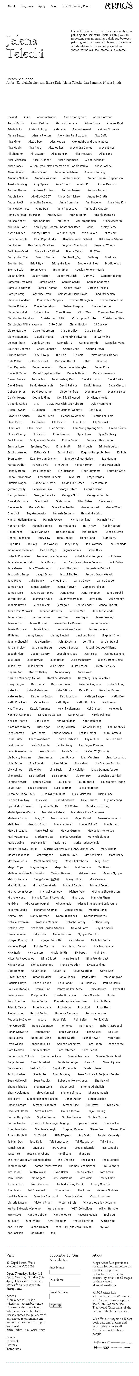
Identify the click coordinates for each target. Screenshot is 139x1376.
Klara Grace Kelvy (19, 727)
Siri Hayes (92, 1105)
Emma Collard (71, 440)
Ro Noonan (86, 1025)
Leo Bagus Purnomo (91, 745)
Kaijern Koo (15, 672)
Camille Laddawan (19, 288)
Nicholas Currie (100, 940)
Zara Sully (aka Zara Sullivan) (74, 1227)
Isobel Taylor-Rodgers (88, 556)
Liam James (45, 757)
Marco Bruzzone (17, 830)
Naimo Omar (15, 916)
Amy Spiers (41, 184)
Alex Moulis (15, 147)
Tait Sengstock (58, 1141)
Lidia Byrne (15, 763)
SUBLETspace (62, 1135)
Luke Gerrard (89, 800)
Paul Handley (88, 983)
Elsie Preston (61, 434)
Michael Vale (77, 891)
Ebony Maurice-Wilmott (67, 410)
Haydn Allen (15, 532)
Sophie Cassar (46, 1117)
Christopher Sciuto (84, 318)
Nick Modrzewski (103, 946)
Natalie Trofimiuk (18, 922)
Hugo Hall (14, 544)
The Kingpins (66, 1159)
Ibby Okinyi (72, 544)
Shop (54, 6)
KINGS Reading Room (76, 6)
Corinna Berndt (88, 342)
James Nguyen (66, 586)
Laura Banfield (112, 733)
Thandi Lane (64, 1153)
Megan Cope (15, 867)
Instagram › (13, 1349)
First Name (56, 1267)
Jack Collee (116, 562)
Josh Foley (90, 653)
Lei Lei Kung (64, 745)
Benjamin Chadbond (74, 245)
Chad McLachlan (104, 294)
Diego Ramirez (68, 391)
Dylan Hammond (101, 403)
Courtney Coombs (19, 349)
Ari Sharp (63, 221)
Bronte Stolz (15, 269)
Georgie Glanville (44, 495)
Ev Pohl (121, 452)
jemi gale (63, 605)
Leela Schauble (40, 745)
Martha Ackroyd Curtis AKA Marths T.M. (69, 848)
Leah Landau (16, 745)
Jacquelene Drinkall (97, 568)
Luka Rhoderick (64, 800)
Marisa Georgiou (70, 836)
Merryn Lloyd (74, 879)
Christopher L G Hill (53, 318)
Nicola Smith (59, 952)
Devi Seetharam (42, 391)
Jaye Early (96, 598)
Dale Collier (15, 361)
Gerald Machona (18, 501)
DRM (36, 403)
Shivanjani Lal (45, 1092)
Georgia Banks (93, 489)
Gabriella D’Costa (44, 483)
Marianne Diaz (44, 836)
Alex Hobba (57, 141)
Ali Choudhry (16, 153)
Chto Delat (55, 324)
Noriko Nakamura (42, 964)
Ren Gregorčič (16, 1025)
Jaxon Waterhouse (70, 598)
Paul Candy (65, 983)
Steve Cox (96, 1129)
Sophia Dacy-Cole (19, 1117)
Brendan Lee (15, 263)
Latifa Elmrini (87, 733)
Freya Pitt (74, 477)
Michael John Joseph (20, 891)
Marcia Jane (111, 824)
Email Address (58, 1292)
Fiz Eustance (66, 471)
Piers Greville (91, 995)
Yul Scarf (13, 1220)
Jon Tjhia (88, 641)
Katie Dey (118, 696)
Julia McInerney (81, 660)
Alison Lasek (15, 166)
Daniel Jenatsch (42, 367)
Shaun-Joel (67, 1086)
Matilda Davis (68, 855)
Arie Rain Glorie (17, 227)
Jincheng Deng (85, 635)
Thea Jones (88, 1159)
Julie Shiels (57, 666)
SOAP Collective (69, 1111)
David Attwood (91, 379)
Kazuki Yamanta (40, 708)
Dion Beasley (93, 391)
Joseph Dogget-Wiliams (101, 647)
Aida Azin (60, 129)
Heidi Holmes (89, 532)
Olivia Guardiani (83, 970)
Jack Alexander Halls (21, 562)
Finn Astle (61, 464)
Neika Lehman (17, 934)
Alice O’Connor (42, 160)
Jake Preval (15, 580)
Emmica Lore (16, 446)
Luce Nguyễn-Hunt (53, 794)
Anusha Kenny (17, 221)
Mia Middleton (17, 885)
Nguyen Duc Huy (88, 934)
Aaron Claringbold (75, 117)
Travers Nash (16, 1184)
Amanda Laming (95, 172)
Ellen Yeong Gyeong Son (87, 428)
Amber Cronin (71, 178)
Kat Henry (37, 684)
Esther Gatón (65, 452)
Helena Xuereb (113, 532)
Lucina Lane (105, 794)
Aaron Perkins (39, 123)
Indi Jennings (118, 544)
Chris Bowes (63, 312)
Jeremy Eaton (16, 617)
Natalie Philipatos (95, 916)
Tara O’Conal (58, 1147)
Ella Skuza (79, 422)
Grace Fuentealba (63, 507)
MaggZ (39, 818)
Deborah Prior (16, 391)
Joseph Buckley (68, 647)
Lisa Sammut (60, 775)
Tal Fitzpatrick (84, 1141)
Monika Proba (73, 909)
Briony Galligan (61, 263)
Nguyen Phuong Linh (21, 940)
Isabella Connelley (19, 556)
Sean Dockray (61, 1074)
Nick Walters (35, 952)
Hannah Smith (16, 525)
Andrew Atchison (43, 190)
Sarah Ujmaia (111, 1062)
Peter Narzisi (16, 995)
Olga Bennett (16, 970)
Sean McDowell (17, 1080)
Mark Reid (60, 842)
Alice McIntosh (17, 160)
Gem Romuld (99, 483)
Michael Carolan (73, 885)
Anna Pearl (42, 208)
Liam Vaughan (90, 757)
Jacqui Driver (44, 574)
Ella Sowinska (101, 422)
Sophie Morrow (97, 1117)
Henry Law (43, 537)
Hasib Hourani (111, 525)
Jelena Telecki (41, 605)
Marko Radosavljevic (86, 842)
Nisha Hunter (16, 964)
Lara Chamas (16, 733)
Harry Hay (89, 525)
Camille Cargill (71, 282)
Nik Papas (80, 952)
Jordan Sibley (16, 647)
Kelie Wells (115, 708)
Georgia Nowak (17, 495)
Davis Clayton (117, 385)
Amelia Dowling (17, 184)
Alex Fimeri (15, 141)
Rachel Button (39, 1013)
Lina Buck (56, 769)
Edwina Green (45, 416)
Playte (110, 995)
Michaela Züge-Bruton (106, 891)
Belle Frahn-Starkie (111, 239)
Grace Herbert (90, 507)
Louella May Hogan (113, 782)
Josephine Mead (67, 653)
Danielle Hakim (76, 373)
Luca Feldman (63, 787)
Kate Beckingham (89, 684)
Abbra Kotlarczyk (66, 123)
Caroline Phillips (98, 288)
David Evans (15, 385)
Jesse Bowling (104, 617)
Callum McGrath (67, 275)
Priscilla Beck (102, 1001)
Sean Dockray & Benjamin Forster (98, 1074)
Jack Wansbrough (40, 568)
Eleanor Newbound (73, 416)
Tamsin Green (16, 1147)
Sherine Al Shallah (92, 1086)
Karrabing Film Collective (94, 678)
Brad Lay (110, 257)
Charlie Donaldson (111, 300)
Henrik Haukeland (19, 537)
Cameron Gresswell (20, 282)
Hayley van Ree (39, 532)
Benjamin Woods (104, 245)
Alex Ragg (35, 147)
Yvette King (108, 1220)
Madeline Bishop (18, 818)
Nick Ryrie (14, 952)
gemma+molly (16, 489)
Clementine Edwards (74, 336)
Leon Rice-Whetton (20, 751)
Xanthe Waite (62, 1214)
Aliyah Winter (16, 172)
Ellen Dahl (14, 428)
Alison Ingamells (68, 160)
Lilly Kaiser (81, 763)
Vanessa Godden (107, 1190)
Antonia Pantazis (104, 214)
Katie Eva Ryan (17, 702)
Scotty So (39, 1074)
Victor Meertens (100, 1196)
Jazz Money (116, 598)
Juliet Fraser (79, 666)
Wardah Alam (56, 1208)
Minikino (13, 903)
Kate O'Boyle (64, 690)
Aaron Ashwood (47, 117)
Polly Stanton (16, 1001)
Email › (10, 1337)
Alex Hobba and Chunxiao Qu (90, 141)
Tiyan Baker (61, 1172)
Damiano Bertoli (65, 361)
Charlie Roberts (17, 306)
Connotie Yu (64, 342)
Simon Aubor (73, 1098)
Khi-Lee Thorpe (17, 721)
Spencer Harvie (87, 1123)
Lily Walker (36, 769)
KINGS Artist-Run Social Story (25, 1330)
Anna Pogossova (67, 208)
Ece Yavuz (95, 410)
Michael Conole (99, 885)
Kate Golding (116, 684)
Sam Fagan (94, 1044)
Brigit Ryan (37, 263)
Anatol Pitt (84, 184)
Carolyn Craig (16, 294)
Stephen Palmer (73, 1129)
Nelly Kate (39, 934)
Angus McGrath (97, 196)
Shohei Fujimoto (71, 1092)
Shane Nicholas (17, 1086)
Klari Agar (43, 727)
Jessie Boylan (38, 623)
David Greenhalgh (41, 385)
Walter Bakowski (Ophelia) (24, 1208)
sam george (116, 1044)
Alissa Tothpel (103, 166)
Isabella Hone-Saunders (52, 556)
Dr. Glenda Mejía (97, 397)
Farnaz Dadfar (16, 464)
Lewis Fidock (47, 751)
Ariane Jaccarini (112, 221)
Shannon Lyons (43, 1086)
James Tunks (16, 592)
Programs (27, 6)
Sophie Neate (16, 1123)
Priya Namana (42, 1007)
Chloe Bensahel (17, 312)
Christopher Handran (21, 318)
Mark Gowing (16, 842)
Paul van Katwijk (18, 989)
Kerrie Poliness (101, 714)
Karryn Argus (16, 684)
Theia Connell (110, 1159)
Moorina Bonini (98, 909)
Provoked (84, 1007)
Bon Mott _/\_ (72, 257)
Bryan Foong (38, 269)
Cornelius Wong (115, 342)
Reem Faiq (60, 1019)
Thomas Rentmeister (82, 1166)
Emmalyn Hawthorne (100, 440)
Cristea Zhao (71, 349)
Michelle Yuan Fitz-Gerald (48, 897)
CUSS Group (41, 355)
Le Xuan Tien (114, 739)
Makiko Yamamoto (109, 818)
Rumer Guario (66, 1037)
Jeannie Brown (17, 605)
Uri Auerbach (63, 1190)
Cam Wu (89, 275)
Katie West (109, 702)
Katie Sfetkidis (86, 702)
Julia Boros (57, 660)
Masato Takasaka (18, 855)
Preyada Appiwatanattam (70, 1001)
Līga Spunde (36, 763)
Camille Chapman (98, 282)
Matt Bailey (116, 855)
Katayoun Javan (61, 684)
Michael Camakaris (44, 885)
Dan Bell (102, 361)
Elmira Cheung (17, 434)
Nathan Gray (16, 928)
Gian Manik (42, 501)
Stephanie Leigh (45, 1129)
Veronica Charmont (46, 1196)
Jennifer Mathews (51, 611)
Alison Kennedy (95, 160)
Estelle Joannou (17, 452)
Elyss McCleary (107, 434)
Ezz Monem (109, 458)
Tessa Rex (14, 1153)
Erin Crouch (84, 446)
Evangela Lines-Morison (79, 458)
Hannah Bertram (63, 513)
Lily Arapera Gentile (107, 763)
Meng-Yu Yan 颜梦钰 (46, 879)
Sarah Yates (15, 1068)
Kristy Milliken (66, 727)
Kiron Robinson (92, 721)
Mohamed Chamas (45, 909)
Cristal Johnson (46, 349)
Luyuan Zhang (113, 800)
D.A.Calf (78, 355)
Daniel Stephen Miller (46, 373)
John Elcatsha (67, 641)
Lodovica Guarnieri (109, 775)
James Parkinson (94, 586)
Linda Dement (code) (104, 769)
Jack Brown (48, 562)
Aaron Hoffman (102, 117)
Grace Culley (37, 507)
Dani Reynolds (16, 367)
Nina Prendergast (97, 958)
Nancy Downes (39, 916)
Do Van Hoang (16, 397)
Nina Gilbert (48, 958)
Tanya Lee (38, 1147)
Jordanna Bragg (42, 647)
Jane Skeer (67, 592)
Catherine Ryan (41, 294)
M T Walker (72, 806)
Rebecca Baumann (66, 1013)
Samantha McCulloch (21, 1056)
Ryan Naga (113, 1037)
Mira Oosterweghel (37, 903)
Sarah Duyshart (40, 1062)
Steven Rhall (118, 1129)
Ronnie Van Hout (67, 1031)
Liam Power (66, 757)
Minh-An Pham (100, 897)
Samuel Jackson (51, 1056)
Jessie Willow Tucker (69, 629)
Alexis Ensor (106, 147)
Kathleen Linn (68, 696)
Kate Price (85, 690)
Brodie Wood (113, 263)
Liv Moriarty (83, 775)
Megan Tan (61, 867)
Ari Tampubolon (86, 221)
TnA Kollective (84, 1172)
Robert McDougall (111, 1025)
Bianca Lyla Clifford (47, 251)
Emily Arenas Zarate (42, 440)
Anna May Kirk (117, 202)
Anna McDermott (18, 208)
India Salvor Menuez (20, 550)
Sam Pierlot (89, 1050)
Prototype (64, 1007)
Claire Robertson (43, 330)
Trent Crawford (40, 1184)
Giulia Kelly (106, 501)
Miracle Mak (63, 903)
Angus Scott (15, 202)
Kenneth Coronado (19, 714)
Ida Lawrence (94, 544)
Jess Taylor (82, 617)
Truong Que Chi (100, 1184)
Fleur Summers (90, 471)
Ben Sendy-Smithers (41, 245)
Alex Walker (55, 147)
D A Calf (61, 355)
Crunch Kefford (17, 355)
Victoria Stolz (67, 1202)
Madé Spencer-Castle (21, 812)
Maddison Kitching (97, 806)
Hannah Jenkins (80, 519)
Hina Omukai (65, 537)
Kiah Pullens (41, 721)
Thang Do (85, 1153)
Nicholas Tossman (44, 946)
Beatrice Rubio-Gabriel (77, 239)
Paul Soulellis (111, 983)
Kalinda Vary (62, 672)
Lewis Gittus (70, 751)
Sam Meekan (16, 1050)
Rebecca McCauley (19, 1019)
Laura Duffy (15, 739)
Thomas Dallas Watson (47, 1166)
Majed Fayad (83, 818)
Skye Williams (43, 1111)
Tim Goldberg (110, 1166)
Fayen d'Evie (40, 464)
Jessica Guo (15, 623)
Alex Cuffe (101, 135)
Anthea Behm (78, 214)
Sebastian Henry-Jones (72, 1080)
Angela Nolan (16, 196)
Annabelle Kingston (97, 208)
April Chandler (41, 221)
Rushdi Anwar (91, 1037)
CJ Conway (101, 324)
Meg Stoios (102, 861)
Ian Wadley (51, 544)
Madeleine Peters (53, 812)
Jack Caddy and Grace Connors (82, 562)
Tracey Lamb (107, 1178)
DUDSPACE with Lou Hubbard (65, 403)
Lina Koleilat (76, 769)
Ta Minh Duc (15, 1141)
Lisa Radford (37, 775)
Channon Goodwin (19, 300)
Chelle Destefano (44, 306)
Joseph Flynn (16, 653)
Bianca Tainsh (74, 251)
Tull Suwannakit (38, 1190)
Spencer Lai (111, 1123)
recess (42, 1019)
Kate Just (14, 690)
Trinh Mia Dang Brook (70, 1184)
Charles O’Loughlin (81, 300)
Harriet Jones (67, 525)
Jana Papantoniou (42, 592)
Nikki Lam (100, 952)
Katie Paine (41, 702)
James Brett (59, 580)
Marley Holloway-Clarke (22, 848)
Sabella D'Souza (40, 1044)
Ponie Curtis (39, 1001)
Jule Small (14, 660)
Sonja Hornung (96, 1111)
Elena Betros (16, 422)
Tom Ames (106, 1172)
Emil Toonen (15, 440)
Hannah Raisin (106, 519)
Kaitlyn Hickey (38, 672)
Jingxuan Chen (111, 635)
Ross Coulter (93, 1031)
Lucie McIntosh (81, 794)
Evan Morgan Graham (43, 458)
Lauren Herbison (67, 739)
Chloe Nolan (41, 312)
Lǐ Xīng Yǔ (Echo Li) (97, 751)
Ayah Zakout (89, 233)
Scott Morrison (17, 1074)
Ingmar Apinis (72, 550)
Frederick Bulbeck (49, 477)
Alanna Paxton (41, 135)
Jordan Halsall (109, 641)
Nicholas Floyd (17, 946)
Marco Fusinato (44, 830)
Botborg (93, 257)
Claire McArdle (17, 330)
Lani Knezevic (116, 727)
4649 (27, 117)
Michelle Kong (16, 897)
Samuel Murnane (78, 1056)
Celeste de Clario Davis (72, 294)
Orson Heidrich (42, 977)
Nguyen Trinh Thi (51, 940)
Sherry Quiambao (18, 1092)
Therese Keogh (17, 1166)
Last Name (56, 1280)
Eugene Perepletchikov (95, 452)
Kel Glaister (94, 708)
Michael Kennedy (51, 891)
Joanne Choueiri (18, 641)
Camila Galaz (47, 282)
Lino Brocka (15, 775)
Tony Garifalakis (62, 1178)
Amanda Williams (45, 178)
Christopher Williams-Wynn (25, 324)
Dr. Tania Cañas (17, 403)
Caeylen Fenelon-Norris (89, 269)
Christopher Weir (113, 318)
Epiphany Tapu (40, 446)
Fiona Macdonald (110, 464)
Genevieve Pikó (42, 489)
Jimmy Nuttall (60, 635)
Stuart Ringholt (17, 1135)
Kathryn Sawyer (95, 696)
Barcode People (17, 239)
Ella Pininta (59, 422)
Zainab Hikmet (39, 1227)
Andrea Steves (17, 190)
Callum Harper (40, 275)
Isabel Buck (95, 550)
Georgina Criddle (97, 495)
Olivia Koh (106, 970)
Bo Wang (95, 251)
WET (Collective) (82, 1208)
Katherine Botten (42, 696)
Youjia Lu (109, 1214)
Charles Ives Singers (50, 300)
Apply (42, 6)
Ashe (90, 227)
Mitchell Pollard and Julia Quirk (97, 903)
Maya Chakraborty (76, 861)
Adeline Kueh (115, 123)
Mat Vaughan (44, 855)
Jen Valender (84, 605)
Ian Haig (32, 544)
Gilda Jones (63, 501)
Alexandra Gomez (81, 147)
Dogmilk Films (41, 397)
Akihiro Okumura (108, 129)
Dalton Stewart (38, 361)
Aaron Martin (16, 123)
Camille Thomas (47, 288)
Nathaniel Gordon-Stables (47, 928)
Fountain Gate (116, 471)
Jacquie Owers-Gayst (98, 574)
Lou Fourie (64, 782)
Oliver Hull (59, 970)
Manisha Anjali (63, 824)
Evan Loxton (15, 458)
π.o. (53, 1233)
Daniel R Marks (17, 373)
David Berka (115, 379)
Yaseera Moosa (87, 1214)
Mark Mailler (38, 842)
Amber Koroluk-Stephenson (105, 178)
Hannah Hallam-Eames (22, 519)
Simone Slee (71, 1105)
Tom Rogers (37, 1178)
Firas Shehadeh (41, 471)
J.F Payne (115, 556)
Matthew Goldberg (46, 861)
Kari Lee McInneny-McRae (24, 678)
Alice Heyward (83, 153)
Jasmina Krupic (42, 598)
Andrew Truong (96, 190)
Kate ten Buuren (109, 690)
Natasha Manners (47, 922)
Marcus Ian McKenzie (101, 830)
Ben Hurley (14, 245)
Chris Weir (84, 312)
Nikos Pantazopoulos (21, 958)
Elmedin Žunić (117, 428)
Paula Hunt (43, 989)
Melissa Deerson (61, 873)
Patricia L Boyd (17, 983)
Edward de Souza (19, 416)
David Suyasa (93, 385)
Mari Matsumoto (18, 836)
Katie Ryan (63, 702)
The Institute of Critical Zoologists (29, 1159)
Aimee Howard (82, 129)
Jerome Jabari (41, 617)
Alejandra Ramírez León (72, 135)
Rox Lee (113, 1031)
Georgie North (71, 495)
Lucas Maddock (88, 787)
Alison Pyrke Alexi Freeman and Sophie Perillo (59, 166)
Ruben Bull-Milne (40, 1037)
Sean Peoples (42, 1080)
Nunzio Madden (70, 964)
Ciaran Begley (78, 324)
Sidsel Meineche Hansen (42, 1098)
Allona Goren (39, 172)
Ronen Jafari (42, 1031)
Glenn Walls (15, 507)
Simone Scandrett (44, 1105)
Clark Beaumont (18, 336)
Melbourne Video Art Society (26, 873)
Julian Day (14, 666)
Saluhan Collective (68, 1044)
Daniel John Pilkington (73, 367)
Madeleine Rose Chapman (87, 812)
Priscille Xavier (17, 1007)
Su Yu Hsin (40, 1135)
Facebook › (13, 1341)
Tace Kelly (36, 1141)
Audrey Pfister (41, 233)
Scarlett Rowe (92, 1068)
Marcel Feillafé (88, 824)
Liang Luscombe (116, 757)
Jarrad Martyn (17, 598)
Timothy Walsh (37, 1172)
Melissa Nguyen (113, 873)
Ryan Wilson (15, 1044)
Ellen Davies (34, 428)
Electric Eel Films (102, 416)
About (11, 6)
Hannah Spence (42, 525)
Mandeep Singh (37, 824)
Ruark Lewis (15, 1037)
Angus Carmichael (69, 196)
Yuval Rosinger (56, 1220)
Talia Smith (107, 1141)
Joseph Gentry (40, 653)
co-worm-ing (102, 336)
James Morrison (40, 586)
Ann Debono (93, 202)
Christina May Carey (110, 312)
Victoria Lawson (17, 1202)
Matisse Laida (93, 855)
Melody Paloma (17, 879)
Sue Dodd (84, 1135)
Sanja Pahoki (16, 1062)
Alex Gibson (35, 141)
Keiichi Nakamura (68, 708)
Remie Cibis (101, 1019)
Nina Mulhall (71, 958)
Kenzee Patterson (49, 714)
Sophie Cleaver (71, 1117)
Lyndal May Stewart (20, 806)
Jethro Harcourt (98, 629)
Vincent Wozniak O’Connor (99, 1202)
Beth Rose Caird (18, 251)
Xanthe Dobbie (37, 1214)
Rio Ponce (66, 1025)
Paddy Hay (89, 977)
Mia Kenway (97, 879)
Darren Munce (16, 379)
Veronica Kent (74, 1196)
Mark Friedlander (98, 836)
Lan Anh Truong (91, 727)
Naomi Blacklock (66, 916)
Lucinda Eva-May (18, 800)
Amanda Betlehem (66, 172)
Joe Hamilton (43, 641)
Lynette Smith (49, 806)
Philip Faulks (39, 995)
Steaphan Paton (18, 1129)
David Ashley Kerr (63, 379)
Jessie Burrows (17, 629)
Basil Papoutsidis (45, 239)
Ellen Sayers (57, 428)
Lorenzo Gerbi (42, 782)
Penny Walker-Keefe (70, 989)
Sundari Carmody (109, 1135)
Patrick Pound (42, 983)
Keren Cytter (76, 714)
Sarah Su (90, 1062)
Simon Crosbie (97, 1098)
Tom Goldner (15, 1178)
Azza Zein (110, 233)
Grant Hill (13, 513)
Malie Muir (14, 824)
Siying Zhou (112, 1105)
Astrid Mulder (16, 233)
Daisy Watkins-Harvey (104, 355)
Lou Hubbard (86, 782)
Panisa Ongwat (112, 977)
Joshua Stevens (114, 653)
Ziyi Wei (105, 1227)
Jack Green (15, 568)
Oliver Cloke (38, 970)
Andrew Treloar (71, 190)
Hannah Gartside (91, 513)
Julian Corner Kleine (110, 660)
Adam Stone (92, 123)
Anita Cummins (68, 202)
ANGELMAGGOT (41, 196)
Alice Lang (105, 153)
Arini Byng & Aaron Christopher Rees (57, 227)
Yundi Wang (33, 1220)
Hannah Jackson (53, 519)
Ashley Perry (108, 227)
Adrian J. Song (38, 129)
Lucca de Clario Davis (21, 794)
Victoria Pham (43, 1202)
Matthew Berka (17, 861)
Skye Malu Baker (18, 1111)
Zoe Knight (37, 1233)
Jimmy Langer (35, 635)
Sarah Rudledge (67, 1062)
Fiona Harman (83, 464)
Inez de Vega (48, 550)
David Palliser (68, 385)
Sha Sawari (102, 1080)
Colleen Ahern (16, 342)
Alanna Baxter (16, 135)
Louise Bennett (37, 787)
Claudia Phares (44, 336)
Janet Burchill (115, 592)
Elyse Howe (84, 434)
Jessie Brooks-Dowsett (68, 623)
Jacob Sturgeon (68, 568)
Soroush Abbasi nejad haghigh (51, 1123)
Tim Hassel (14, 1172)
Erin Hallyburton (109, 446)
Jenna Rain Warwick (20, 611)
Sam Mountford (40, 1050)
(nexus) (12, 117)
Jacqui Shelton (69, 574)
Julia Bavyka (35, 660)
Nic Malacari (76, 940)
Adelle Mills (15, 129)
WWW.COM (14, 1214)
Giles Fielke (84, 501)
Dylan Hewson (16, 410)
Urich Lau (84, 1190)
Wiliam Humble (108, 1208)
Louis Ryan (14, 787)
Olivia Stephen (17, 977)
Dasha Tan (38, 379)
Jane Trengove (90, 592)
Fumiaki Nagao (17, 483)
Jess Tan (62, 617)
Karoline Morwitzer (59, 678)
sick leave (14, 1098)
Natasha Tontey (75, 922)
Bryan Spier (60, 269)
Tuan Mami (14, 1190)
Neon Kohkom (62, 934)
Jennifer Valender (103, 611)
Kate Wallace (16, 696)
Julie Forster (35, 666)
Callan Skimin (16, 275)
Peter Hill (119, 989)
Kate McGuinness (38, 690)
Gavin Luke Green (73, 483)
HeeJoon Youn (65, 532)
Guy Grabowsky (36, 513)
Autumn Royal (66, 233)
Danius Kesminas (104, 373)
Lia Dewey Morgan (19, 757)
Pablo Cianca (67, 977)
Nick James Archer (74, 946)
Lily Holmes (15, 769)
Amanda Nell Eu (18, 178)
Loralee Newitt (17, 782)
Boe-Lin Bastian (45, 257)
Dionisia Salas (116, 391)
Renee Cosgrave (42, 1025)
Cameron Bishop (111, 275)
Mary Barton (108, 848)
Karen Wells (84, 672)
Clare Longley (93, 330)
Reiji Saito (80, 1019)
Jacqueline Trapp (18, 574)
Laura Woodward (39, 739)
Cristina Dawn (95, 349)
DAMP (86, 361)
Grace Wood (114, 507)
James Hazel (16, 586)
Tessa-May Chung (38, 1153)
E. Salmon (38, 410)
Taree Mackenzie (84, 1147)
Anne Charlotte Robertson (24, 214)
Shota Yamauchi (98, 1092)
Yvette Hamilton (83, 1220)
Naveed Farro (79, 928)
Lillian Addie (59, 763)
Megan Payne (38, 867)
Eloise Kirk (39, 434)
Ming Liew (78, 897)
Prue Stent (104, 1007)
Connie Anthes (41, 342)
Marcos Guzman (71, 830)
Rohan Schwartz (18, 1031)
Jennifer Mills (77, 611)
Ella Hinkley (38, 422)
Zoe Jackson (15, 1233)
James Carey (82, 580)
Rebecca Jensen (96, 1013)
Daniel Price (101, 367)
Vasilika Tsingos (17, 1196)
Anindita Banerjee (41, 202)
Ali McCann (37, 153)
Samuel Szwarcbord (108, 1056)
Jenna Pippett (108, 605)
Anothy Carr (54, 214)
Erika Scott (63, 446)
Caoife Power (72, 288)
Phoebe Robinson (65, 995)
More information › (104, 1285)
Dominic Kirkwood (68, 397)
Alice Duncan (59, 153)
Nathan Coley (101, 922)
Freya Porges (95, 477)
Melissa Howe (87, 873)
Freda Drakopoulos (19, 477)
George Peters (68, 489)
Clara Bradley (69, 330)
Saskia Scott (38, 1068)
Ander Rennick (107, 184)
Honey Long (87, 537)
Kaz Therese (15, 708)
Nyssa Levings (96, 964)
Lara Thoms (38, 733)
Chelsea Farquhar (74, 306)
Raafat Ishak (15, 1013)
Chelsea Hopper (102, 306)
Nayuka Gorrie (104, 928)
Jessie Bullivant (100, 623)
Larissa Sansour (62, 733)
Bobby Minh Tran (18, 257)
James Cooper (106, 580)
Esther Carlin (42, 452)
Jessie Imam (41, 629)
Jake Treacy (36, 580)
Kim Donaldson (65, 721)
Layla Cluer (92, 739)
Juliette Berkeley (104, 666)
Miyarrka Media (17, 909)
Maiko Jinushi (59, 818)
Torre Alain (85, 1178)
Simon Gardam (17, 1105)
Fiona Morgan (16, 471)
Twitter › (11, 1345)
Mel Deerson (83, 867)
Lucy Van (41, 800)
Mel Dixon (104, 867)
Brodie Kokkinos (88, 263)
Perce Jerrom (98, 989)
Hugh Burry (109, 537)
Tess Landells (109, 1147)
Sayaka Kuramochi (64, 1068)
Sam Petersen (66, 1050)
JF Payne (13, 635)
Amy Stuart (62, 184)
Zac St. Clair (15, 1227)
